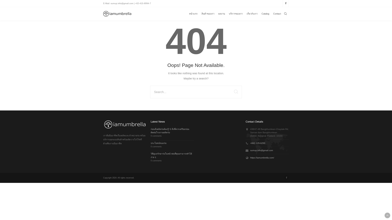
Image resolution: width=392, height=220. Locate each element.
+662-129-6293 (257, 143)
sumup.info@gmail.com (261, 150)
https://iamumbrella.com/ (262, 157)
